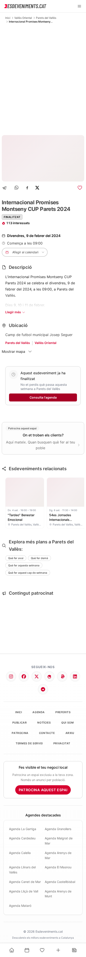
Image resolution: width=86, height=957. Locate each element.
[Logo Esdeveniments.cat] (25, 6)
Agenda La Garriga (22, 829)
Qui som (67, 722)
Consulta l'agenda (43, 397)
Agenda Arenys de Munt (58, 893)
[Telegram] (6, 188)
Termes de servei (29, 743)
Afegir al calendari (25, 252)
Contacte (47, 733)
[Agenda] (27, 950)
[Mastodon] (62, 676)
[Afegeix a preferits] (79, 187)
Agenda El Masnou (58, 867)
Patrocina (20, 733)
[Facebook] (27, 187)
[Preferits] (42, 950)
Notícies (44, 722)
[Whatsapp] (16, 188)
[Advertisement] (43, 79)
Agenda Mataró (20, 905)
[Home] (11, 950)
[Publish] (58, 950)
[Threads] (49, 676)
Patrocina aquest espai (43, 790)
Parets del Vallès (46, 17)
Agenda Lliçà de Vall (23, 891)
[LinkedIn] (75, 676)
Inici (7, 17)
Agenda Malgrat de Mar (59, 840)
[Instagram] (11, 676)
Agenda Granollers (58, 829)
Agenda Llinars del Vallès (22, 869)
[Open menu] (79, 6)
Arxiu (69, 733)
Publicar (19, 722)
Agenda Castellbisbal (60, 882)
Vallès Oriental (23, 17)
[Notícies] (74, 950)
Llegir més (13, 312)
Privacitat (61, 743)
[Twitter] (37, 676)
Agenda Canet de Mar (25, 882)
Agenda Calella (20, 853)
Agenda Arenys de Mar (58, 855)
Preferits (63, 712)
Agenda (38, 712)
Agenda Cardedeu (22, 838)
